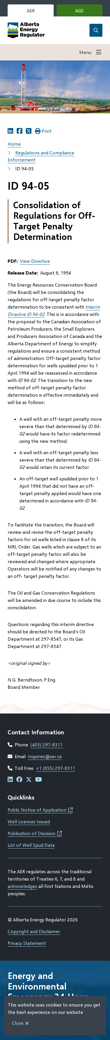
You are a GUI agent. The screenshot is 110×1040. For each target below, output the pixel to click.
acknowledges (22, 886)
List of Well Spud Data (31, 845)
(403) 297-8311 (47, 744)
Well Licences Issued (29, 821)
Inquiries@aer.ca (45, 756)
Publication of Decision (35, 833)
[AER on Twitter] (29, 779)
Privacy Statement (27, 943)
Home (14, 144)
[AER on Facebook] (19, 779)
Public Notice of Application (40, 809)
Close (17, 1023)
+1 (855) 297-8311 (55, 768)
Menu (85, 52)
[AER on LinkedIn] (10, 779)
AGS (88, 12)
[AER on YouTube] (38, 779)
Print (47, 131)
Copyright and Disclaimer (34, 931)
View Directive (35, 261)
